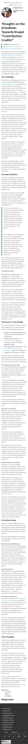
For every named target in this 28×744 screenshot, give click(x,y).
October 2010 (7, 718)
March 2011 (6, 729)
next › (19, 736)
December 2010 (7, 722)
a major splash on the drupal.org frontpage (15, 348)
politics (7, 694)
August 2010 (6, 713)
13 (9, 736)
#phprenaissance (19, 684)
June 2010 (6, 708)
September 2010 (7, 715)
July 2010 (5, 711)
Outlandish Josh (17, 8)
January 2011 (6, 724)
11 (23, 734)
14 (13, 736)
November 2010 (7, 720)
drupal (7, 690)
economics (8, 692)
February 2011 (7, 727)
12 (4, 736)
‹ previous (14, 732)
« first (6, 732)
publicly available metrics (8, 84)
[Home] (6, 12)
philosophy (8, 696)
